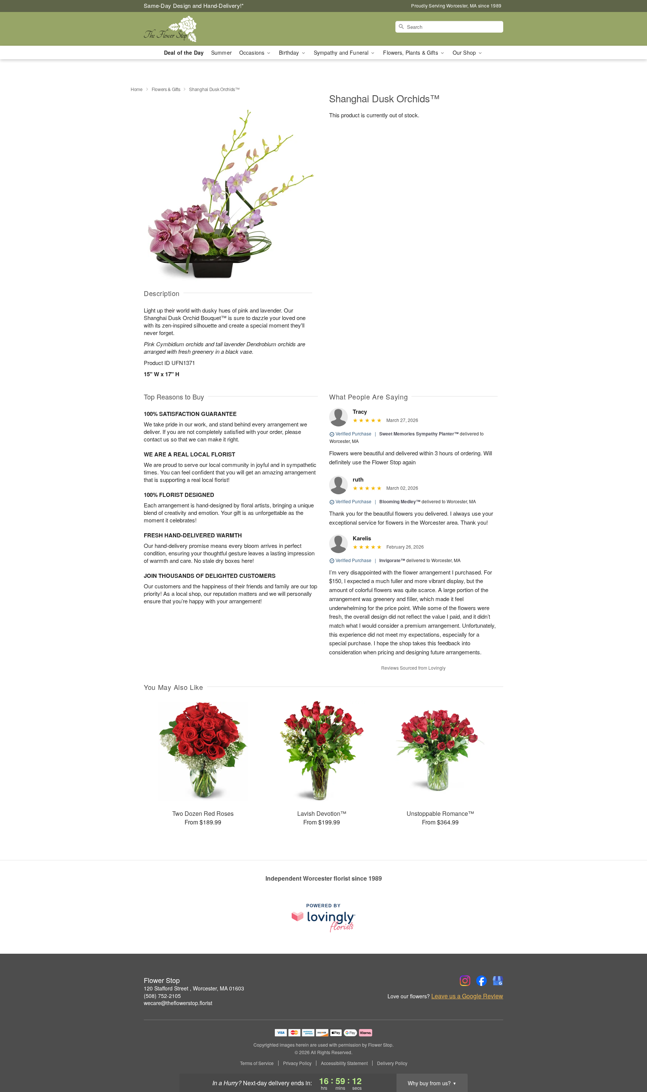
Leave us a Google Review (467, 996)
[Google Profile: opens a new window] (498, 980)
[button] (627, 1060)
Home (137, 89)
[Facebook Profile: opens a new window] (481, 980)
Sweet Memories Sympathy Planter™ (419, 433)
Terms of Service (257, 1063)
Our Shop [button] (465, 52)
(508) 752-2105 (162, 995)
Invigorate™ (392, 560)
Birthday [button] (289, 52)
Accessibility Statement (344, 1063)
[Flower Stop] (198, 29)
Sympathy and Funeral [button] (342, 52)
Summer (221, 52)
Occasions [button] (252, 52)
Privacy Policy (297, 1063)
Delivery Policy (392, 1063)
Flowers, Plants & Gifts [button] (411, 52)
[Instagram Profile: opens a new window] (465, 980)
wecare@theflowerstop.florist (178, 1003)
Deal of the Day (184, 52)
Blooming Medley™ (399, 501)
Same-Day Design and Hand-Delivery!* (194, 5)
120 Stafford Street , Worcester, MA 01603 (194, 988)
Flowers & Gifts (166, 89)
